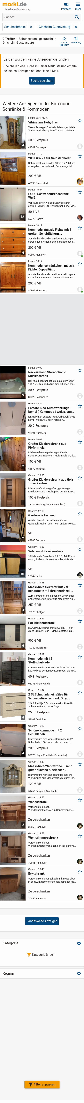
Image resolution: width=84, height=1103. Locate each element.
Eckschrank (36, 873)
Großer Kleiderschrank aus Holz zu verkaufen (50, 481)
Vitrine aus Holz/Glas (43, 122)
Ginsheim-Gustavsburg (54, 27)
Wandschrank (38, 802)
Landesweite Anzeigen (42, 921)
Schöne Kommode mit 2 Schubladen (45, 732)
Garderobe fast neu (42, 515)
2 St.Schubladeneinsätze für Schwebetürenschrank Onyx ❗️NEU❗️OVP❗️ (48, 696)
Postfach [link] (66, 8)
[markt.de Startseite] (15, 4)
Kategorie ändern (44, 955)
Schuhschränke (15, 27)
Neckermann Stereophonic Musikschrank (47, 374)
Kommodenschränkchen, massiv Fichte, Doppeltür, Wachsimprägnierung (51, 267)
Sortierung (76, 42)
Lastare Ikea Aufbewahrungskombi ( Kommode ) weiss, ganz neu (50, 410)
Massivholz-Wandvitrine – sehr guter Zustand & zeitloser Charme (50, 768)
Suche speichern (64, 43)
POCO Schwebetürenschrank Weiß (48, 196)
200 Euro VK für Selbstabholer (49, 158)
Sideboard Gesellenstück (45, 551)
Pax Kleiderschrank (42, 623)
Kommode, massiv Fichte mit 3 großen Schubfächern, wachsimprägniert (49, 231)
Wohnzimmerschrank (43, 838)
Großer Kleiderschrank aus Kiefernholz (47, 445)
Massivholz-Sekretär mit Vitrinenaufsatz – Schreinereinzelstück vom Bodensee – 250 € (49, 589)
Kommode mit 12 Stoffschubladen (40, 660)
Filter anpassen (44, 1084)
